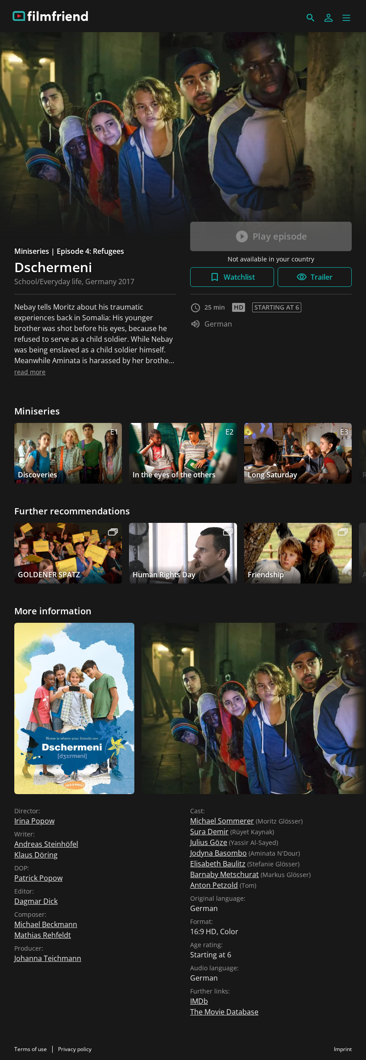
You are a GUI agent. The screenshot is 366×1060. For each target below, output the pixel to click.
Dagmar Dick (36, 901)
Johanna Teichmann (47, 958)
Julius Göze (208, 842)
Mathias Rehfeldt (42, 935)
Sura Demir (209, 831)
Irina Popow (34, 821)
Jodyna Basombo (218, 853)
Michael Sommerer (222, 821)
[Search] (311, 18)
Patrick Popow (38, 878)
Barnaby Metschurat (224, 874)
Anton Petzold (214, 885)
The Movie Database (224, 1012)
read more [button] (30, 372)
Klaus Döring (36, 855)
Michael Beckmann (45, 924)
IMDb (199, 1001)
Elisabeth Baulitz (217, 864)
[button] (346, 18)
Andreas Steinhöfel (46, 844)
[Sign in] (328, 18)
